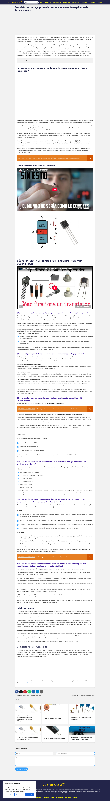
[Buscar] (37, 2)
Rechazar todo (19, 795)
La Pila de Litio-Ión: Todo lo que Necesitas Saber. (83, 695)
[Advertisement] (55, 23)
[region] (19, 789)
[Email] (41, 691)
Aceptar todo (29, 795)
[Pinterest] (25, 691)
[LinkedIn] (33, 691)
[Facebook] (17, 691)
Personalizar (9, 795)
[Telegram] (37, 691)
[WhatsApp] (29, 691)
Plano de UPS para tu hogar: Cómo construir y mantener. (28, 695)
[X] (21, 691)
